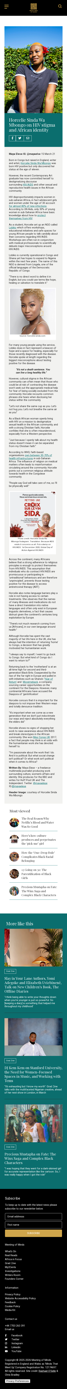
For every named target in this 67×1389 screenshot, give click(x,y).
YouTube (16, 1351)
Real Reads (11, 1255)
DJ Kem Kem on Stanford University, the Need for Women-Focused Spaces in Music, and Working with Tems (33, 1074)
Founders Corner (14, 1278)
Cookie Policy (12, 1306)
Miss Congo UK (41, 737)
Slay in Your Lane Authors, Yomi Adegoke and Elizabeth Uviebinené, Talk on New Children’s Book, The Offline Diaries (33, 984)
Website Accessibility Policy (20, 1298)
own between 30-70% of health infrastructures (30, 457)
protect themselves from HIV (27, 217)
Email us (9, 1329)
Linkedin (16, 1347)
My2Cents (10, 1267)
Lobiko (12, 227)
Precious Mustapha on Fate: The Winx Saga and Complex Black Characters (39, 891)
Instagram (17, 1343)
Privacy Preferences (17, 1381)
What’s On (10, 1251)
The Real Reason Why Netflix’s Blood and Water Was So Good (37, 822)
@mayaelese (40, 783)
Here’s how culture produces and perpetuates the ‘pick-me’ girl (38, 840)
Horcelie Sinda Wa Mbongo (36, 163)
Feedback (10, 1302)
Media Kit (10, 1310)
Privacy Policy (12, 1294)
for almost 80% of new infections (28, 206)
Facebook (17, 1335)
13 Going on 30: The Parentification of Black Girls (36, 874)
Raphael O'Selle (47, 1371)
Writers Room (12, 1275)
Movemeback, (30, 682)
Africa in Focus (13, 1259)
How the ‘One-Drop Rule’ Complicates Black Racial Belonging (38, 857)
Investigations (12, 1271)
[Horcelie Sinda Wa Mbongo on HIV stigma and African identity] (33, 111)
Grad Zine (10, 1263)
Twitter (15, 1339)
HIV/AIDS (28, 184)
